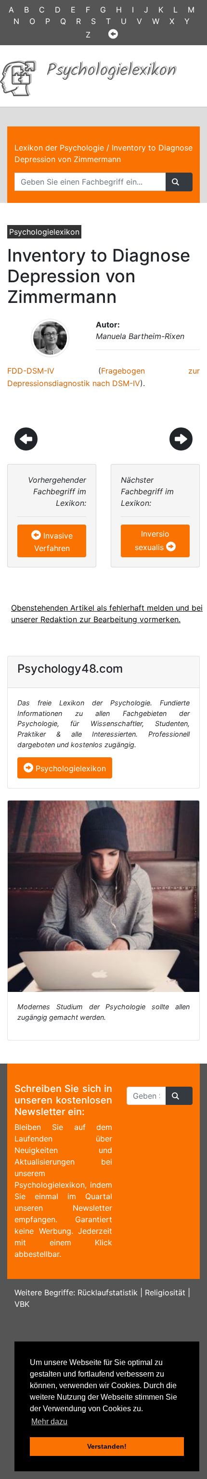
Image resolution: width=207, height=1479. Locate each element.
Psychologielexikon (69, 768)
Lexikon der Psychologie (59, 147)
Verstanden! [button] (107, 1446)
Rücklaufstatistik (108, 1292)
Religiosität (165, 1292)
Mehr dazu (49, 1421)
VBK (21, 1304)
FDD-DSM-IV (30, 371)
